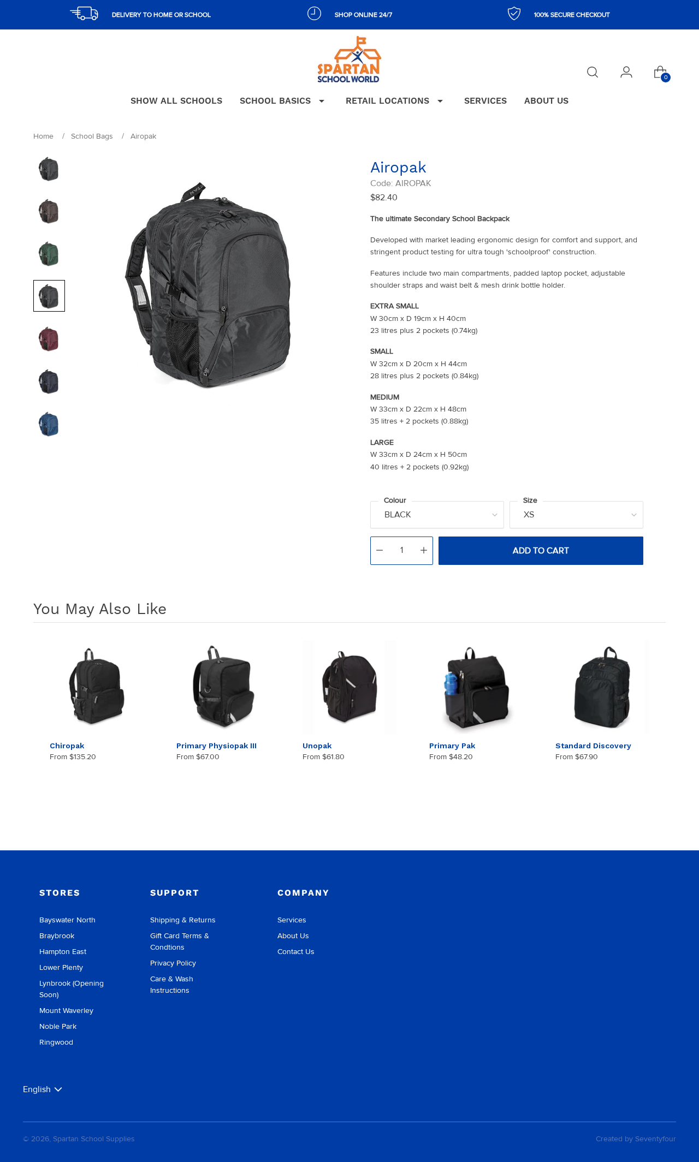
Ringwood (56, 1042)
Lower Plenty (61, 967)
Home (43, 136)
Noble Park (57, 1026)
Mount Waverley (66, 1010)
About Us (293, 935)
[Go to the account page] (626, 72)
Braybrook (56, 935)
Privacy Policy (173, 963)
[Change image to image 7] (49, 423)
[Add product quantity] (424, 550)
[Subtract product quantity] (379, 550)
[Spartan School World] (349, 59)
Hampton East (62, 951)
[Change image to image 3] (49, 253)
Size (530, 500)
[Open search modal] (592, 72)
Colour (395, 500)
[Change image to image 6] (49, 381)
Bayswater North (67, 920)
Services (291, 920)
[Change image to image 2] (49, 211)
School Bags (92, 136)
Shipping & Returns (183, 920)
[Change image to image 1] (49, 168)
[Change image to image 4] (49, 296)
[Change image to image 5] (49, 338)
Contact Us (296, 951)
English (37, 1089)
